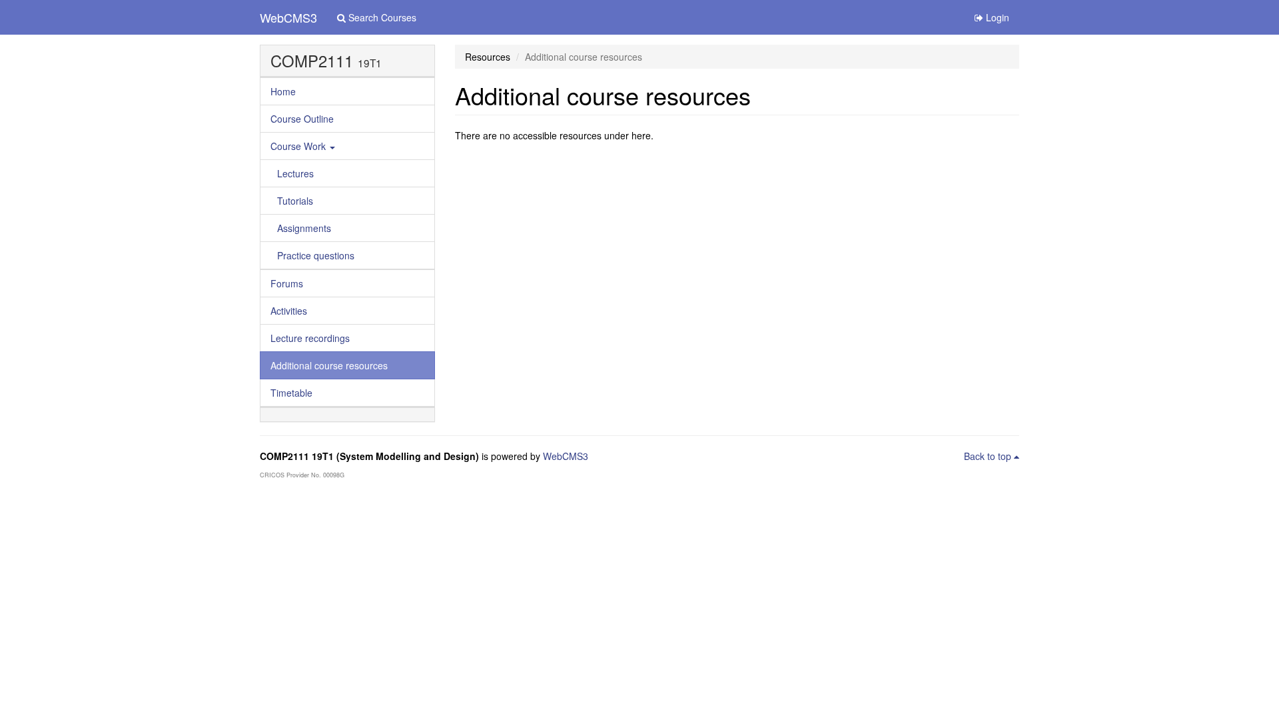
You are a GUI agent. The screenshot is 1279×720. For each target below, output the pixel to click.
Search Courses (381, 17)
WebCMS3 (288, 17)
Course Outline (302, 118)
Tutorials (295, 200)
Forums (286, 283)
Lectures (295, 173)
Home (283, 91)
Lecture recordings (310, 338)
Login (996, 17)
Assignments (304, 228)
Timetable (291, 392)
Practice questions (315, 255)
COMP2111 (311, 60)
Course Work (299, 146)
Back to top (989, 456)
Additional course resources (329, 365)
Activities (288, 310)
